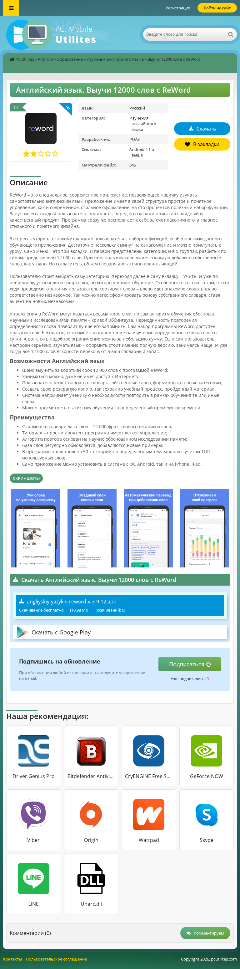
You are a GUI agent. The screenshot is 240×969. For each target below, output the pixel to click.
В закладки (206, 144)
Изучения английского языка (115, 59)
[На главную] (65, 34)
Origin (91, 840)
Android (45, 59)
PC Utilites (24, 59)
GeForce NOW (206, 776)
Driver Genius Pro (33, 776)
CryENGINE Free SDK (149, 776)
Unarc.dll (91, 903)
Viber (33, 840)
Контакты (12, 959)
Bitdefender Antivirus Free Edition (91, 776)
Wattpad (149, 840)
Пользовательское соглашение (56, 959)
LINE (33, 903)
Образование (70, 59)
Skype (206, 840)
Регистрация (178, 8)
